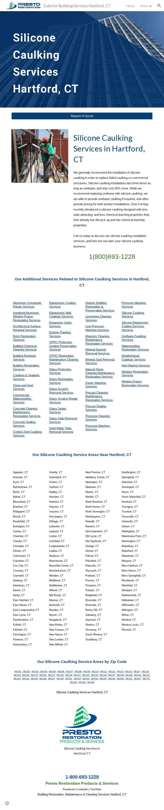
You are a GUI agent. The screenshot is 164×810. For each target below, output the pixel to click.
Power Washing (96, 383)
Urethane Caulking (134, 336)
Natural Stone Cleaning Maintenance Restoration (100, 373)
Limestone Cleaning (98, 316)
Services (91, 320)
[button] (159, 5)
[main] (57, 59)
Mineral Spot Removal (100, 359)
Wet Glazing (130, 365)
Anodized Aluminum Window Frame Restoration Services (26, 316)
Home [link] (130, 6)
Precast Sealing (96, 406)
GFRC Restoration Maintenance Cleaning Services (64, 359)
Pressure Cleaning (97, 416)
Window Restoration (135, 371)
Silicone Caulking (133, 313)
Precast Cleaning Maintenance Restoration (97, 396)
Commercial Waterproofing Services (23, 399)
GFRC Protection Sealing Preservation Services (63, 346)
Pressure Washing (134, 303)
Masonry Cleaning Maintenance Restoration (97, 340)
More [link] (144, 6)
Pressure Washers (98, 425)
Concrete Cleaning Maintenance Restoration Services (26, 412)
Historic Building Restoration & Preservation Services (99, 306)
